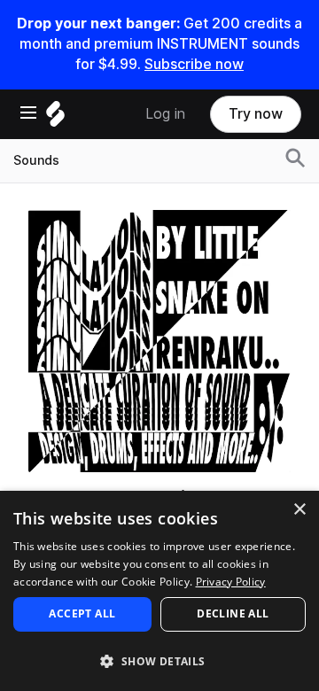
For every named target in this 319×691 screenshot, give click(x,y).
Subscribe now (194, 64)
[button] (159, 660)
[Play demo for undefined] (159, 341)
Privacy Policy (231, 581)
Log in (165, 113)
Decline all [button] (232, 613)
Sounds (36, 160)
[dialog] (159, 591)
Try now (256, 113)
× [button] (299, 509)
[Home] (55, 118)
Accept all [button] (82, 613)
